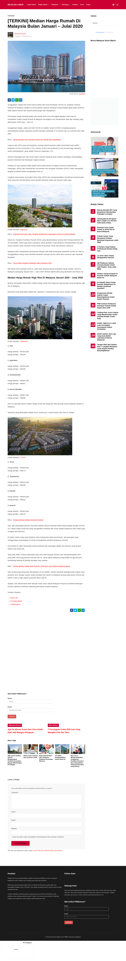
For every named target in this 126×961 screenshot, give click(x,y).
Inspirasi (75, 4)
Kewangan (65, 4)
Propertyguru (15, 604)
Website (14, 828)
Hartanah (11, 16)
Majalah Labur (15, 5)
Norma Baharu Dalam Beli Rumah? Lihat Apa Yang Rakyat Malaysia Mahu (41, 566)
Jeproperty (82, 94)
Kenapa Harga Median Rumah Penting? (28, 520)
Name (13, 812)
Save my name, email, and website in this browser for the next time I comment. (38, 837)
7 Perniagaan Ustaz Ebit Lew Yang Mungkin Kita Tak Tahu (64, 731)
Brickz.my (14, 598)
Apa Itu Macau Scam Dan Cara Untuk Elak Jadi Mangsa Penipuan (25, 731)
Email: (10, 707)
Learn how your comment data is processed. (47, 850)
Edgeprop (23, 229)
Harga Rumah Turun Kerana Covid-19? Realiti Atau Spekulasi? (37, 139)
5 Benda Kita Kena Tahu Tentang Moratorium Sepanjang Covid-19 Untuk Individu (44, 234)
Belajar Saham (43, 4)
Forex (82, 4)
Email (13, 820)
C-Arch (22, 457)
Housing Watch (16, 601)
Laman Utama (31, 4)
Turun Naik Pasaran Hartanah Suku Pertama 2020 (32, 263)
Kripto (88, 4)
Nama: (10, 698)
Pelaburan (54, 4)
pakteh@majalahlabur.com (96, 895)
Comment (15, 792)
